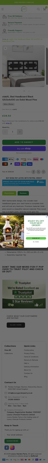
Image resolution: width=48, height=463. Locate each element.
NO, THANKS (36, 241)
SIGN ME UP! (36, 238)
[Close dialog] (46, 216)
